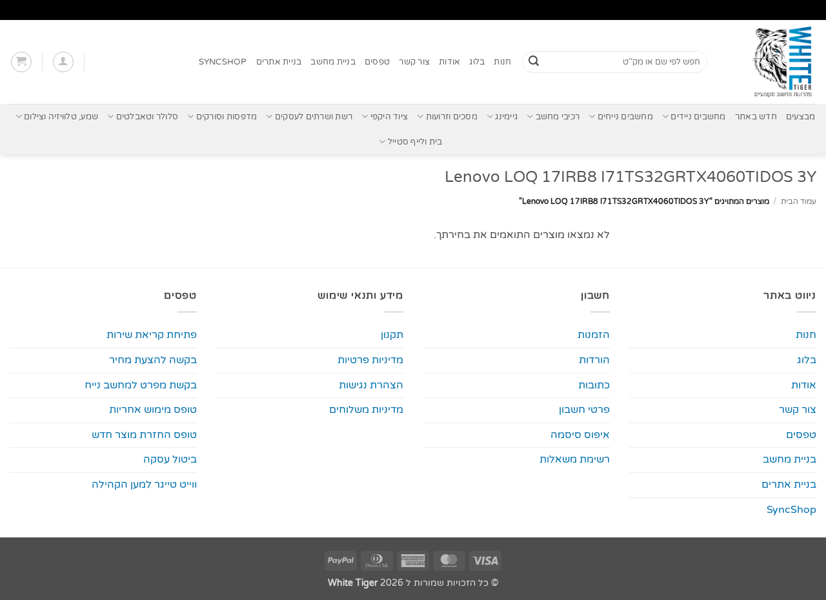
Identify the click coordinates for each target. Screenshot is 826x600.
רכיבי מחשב (557, 117)
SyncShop (223, 62)
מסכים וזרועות (452, 117)
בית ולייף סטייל (415, 142)
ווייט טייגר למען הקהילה (144, 484)
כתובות (594, 385)
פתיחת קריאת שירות (151, 334)
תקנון (392, 334)
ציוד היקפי (389, 117)
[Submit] (534, 62)
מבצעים (801, 117)
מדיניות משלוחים (366, 409)
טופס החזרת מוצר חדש (144, 434)
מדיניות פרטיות (370, 360)
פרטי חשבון (584, 409)
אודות (449, 62)
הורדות (594, 360)
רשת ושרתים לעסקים (313, 117)
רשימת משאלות (574, 459)
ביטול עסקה (170, 459)
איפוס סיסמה (580, 434)
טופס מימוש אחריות (153, 409)
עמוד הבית (798, 201)
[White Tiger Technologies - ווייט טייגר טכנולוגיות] (771, 62)
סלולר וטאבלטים (147, 117)
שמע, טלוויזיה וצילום (61, 117)
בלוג (477, 62)
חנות (502, 62)
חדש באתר (756, 117)
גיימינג (506, 117)
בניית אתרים (279, 62)
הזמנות (594, 334)
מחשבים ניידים (697, 117)
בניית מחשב (333, 62)
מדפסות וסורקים (226, 117)
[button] (63, 62)
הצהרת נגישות (371, 385)
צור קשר (414, 62)
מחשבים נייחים (625, 117)
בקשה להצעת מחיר (153, 360)
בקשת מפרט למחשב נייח (141, 385)
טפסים (377, 62)
